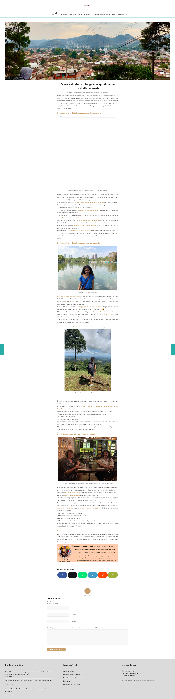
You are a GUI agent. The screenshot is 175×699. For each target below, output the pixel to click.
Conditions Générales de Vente (73, 678)
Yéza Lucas (105, 92)
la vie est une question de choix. (88, 508)
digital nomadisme (94, 92)
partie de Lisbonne (107, 314)
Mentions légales (68, 671)
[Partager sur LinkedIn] (93, 575)
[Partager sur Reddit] (103, 575)
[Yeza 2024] (87, 6)
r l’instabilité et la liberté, (76, 521)
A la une (88, 92)
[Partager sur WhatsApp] (83, 575)
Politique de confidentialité (71, 675)
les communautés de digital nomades (78, 230)
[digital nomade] (87, 51)
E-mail (74, 614)
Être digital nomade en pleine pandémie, (69, 296)
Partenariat (66, 681)
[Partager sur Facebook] (62, 575)
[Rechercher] (126, 14)
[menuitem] (53, 14)
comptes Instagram (83, 236)
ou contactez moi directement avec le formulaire (138, 680)
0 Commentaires (78, 92)
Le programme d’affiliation (71, 684)
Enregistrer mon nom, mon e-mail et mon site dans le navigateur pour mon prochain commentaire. (74, 628)
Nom (73, 608)
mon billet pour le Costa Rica (99, 312)
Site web (74, 621)
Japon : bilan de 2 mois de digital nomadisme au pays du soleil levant (27, 689)
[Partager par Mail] (113, 575)
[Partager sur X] (72, 575)
